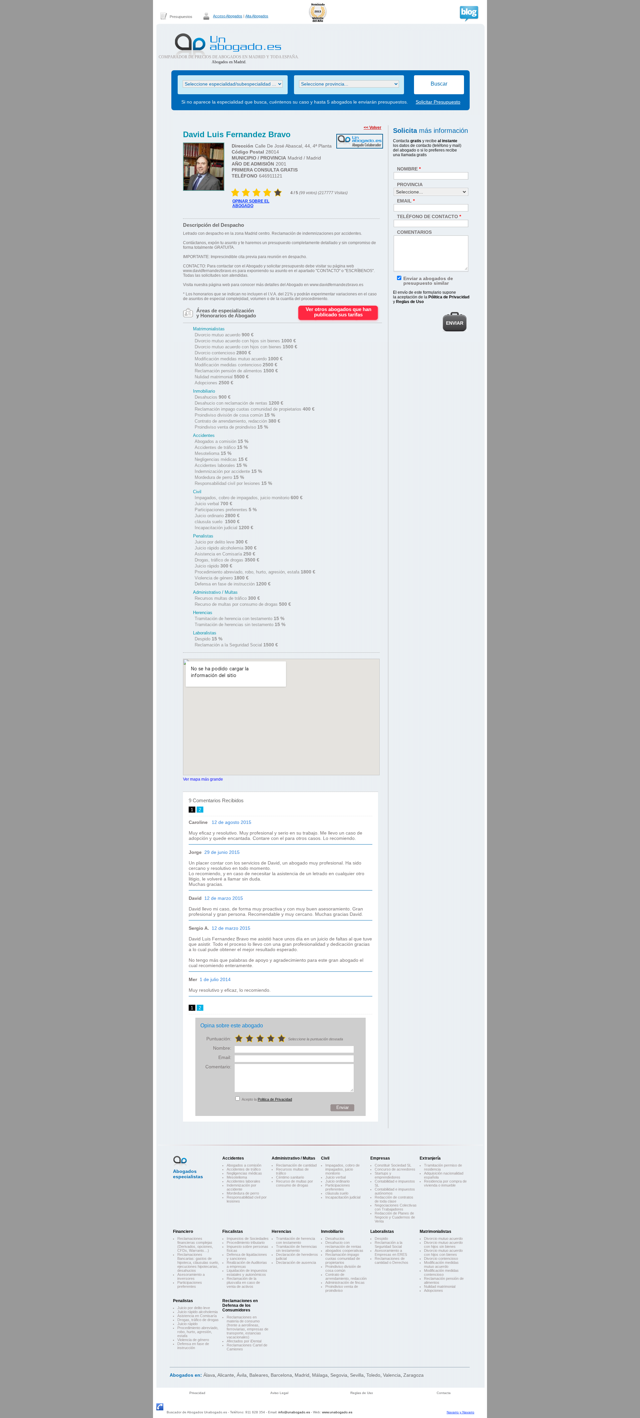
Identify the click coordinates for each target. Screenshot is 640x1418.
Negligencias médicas (244, 1173)
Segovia (338, 1375)
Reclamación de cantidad (296, 1165)
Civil (325, 1158)
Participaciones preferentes (337, 1187)
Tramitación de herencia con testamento (295, 1240)
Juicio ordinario (337, 1181)
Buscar (439, 84)
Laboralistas (382, 1231)
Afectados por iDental (244, 1341)
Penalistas (183, 1300)
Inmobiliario (332, 1231)
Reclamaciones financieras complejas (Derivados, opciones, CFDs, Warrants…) (195, 1244)
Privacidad (197, 1393)
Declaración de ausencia (296, 1262)
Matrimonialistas (435, 1231)
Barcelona (281, 1375)
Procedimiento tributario (246, 1242)
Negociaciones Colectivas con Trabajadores (396, 1207)
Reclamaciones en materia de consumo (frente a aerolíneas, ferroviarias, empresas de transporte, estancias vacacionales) (247, 1327)
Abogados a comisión (244, 1165)
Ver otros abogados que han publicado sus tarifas (338, 311)
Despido (381, 1239)
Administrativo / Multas (293, 1158)
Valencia (392, 1375)
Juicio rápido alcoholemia (197, 1312)
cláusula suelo (336, 1193)
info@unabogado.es (294, 1412)
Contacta (444, 1393)
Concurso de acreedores (395, 1169)
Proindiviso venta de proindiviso (341, 1288)
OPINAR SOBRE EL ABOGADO (250, 203)
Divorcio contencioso (441, 1258)
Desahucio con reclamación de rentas (343, 1244)
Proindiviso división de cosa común (343, 1268)
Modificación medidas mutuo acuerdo (441, 1264)
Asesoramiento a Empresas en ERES (391, 1252)
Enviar (342, 1107)
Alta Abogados (256, 16)
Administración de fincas (345, 1282)
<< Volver (372, 127)
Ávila (242, 1375)
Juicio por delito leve (193, 1308)
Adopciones (433, 1290)
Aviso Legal (279, 1393)
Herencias (281, 1231)
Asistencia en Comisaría (197, 1316)
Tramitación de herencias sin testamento (296, 1248)
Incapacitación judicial (342, 1197)
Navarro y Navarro (460, 1412)
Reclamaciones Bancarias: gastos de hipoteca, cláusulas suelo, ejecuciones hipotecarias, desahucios (198, 1262)
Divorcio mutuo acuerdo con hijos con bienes (443, 1252)
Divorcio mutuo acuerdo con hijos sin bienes (443, 1244)
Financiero (183, 1231)
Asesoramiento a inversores (191, 1276)
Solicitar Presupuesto (438, 102)
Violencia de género (193, 1340)
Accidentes (233, 1158)
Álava (209, 1375)
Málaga (320, 1375)
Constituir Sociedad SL (393, 1165)
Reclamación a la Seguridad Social (388, 1244)
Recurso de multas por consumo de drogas (294, 1183)
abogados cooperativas (344, 1250)
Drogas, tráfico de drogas (198, 1320)
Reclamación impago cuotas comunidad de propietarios (342, 1258)
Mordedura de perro (243, 1193)
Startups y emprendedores (387, 1175)
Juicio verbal (335, 1177)
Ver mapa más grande (203, 779)
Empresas (380, 1158)
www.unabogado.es (337, 1412)
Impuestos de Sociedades (248, 1239)
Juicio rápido (187, 1324)
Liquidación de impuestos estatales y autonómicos (247, 1272)
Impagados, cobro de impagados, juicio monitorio (342, 1169)
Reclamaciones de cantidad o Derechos (391, 1260)
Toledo (373, 1375)
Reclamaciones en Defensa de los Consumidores (240, 1305)
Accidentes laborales (243, 1181)
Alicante (225, 1375)
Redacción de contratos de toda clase (394, 1199)
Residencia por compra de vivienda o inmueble (445, 1183)
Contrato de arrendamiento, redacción (346, 1276)
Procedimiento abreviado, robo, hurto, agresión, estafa (197, 1332)
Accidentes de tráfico (244, 1169)
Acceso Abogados (227, 16)
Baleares (258, 1375)
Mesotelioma (237, 1177)
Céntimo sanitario (290, 1177)
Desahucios (335, 1239)
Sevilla (357, 1375)
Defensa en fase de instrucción (193, 1346)
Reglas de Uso (361, 1393)
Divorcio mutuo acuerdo (443, 1239)
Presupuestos (181, 17)
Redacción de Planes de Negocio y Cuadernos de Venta (395, 1217)
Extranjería (430, 1158)
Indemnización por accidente (241, 1187)
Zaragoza (413, 1375)
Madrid (302, 1375)
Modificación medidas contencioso (441, 1272)
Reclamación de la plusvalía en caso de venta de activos (243, 1282)
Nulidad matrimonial (439, 1286)
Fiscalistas (232, 1231)
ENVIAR (454, 323)
